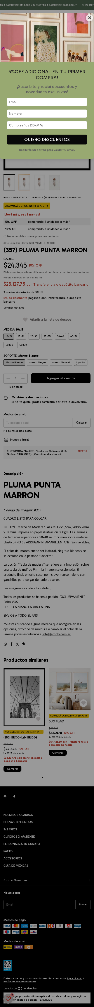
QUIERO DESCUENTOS (47, 139)
